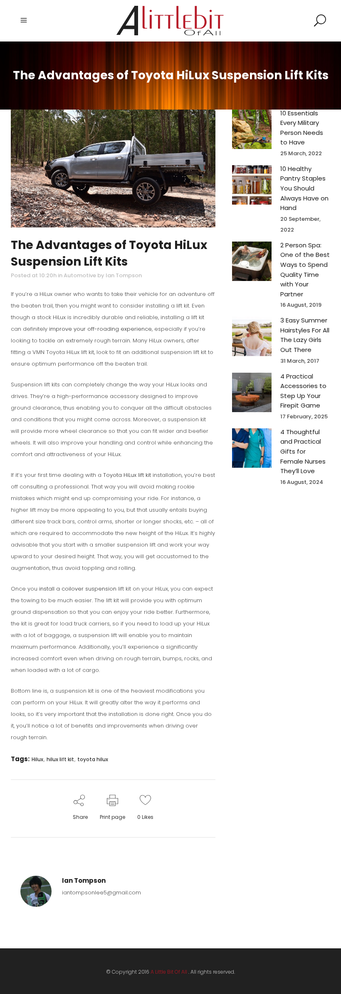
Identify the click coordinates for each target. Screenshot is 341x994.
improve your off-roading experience (100, 329)
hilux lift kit (60, 759)
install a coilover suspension (77, 589)
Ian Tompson (124, 275)
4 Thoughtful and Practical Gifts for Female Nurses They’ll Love (303, 451)
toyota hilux (92, 759)
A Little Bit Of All (169, 971)
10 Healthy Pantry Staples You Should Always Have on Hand (304, 188)
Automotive (80, 275)
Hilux (37, 759)
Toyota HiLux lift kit (127, 475)
